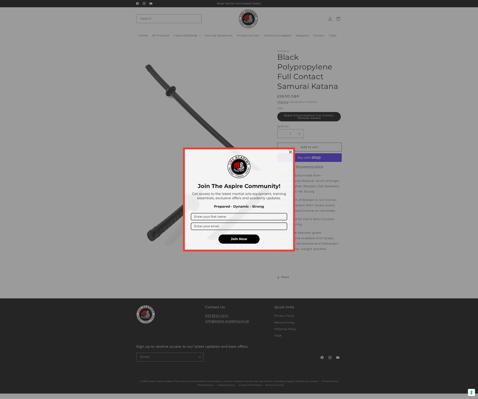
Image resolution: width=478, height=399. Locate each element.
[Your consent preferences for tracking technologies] (471, 392)
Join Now (239, 239)
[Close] (290, 152)
